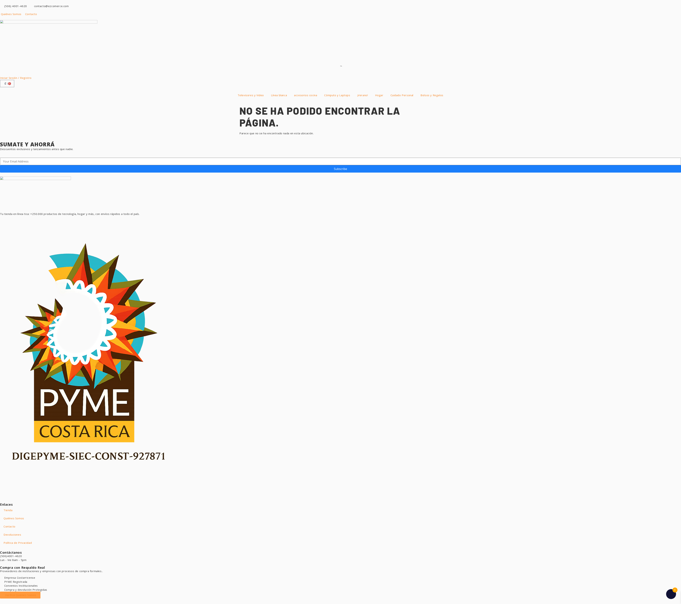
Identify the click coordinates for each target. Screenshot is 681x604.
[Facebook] (14, 220)
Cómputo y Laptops (337, 95)
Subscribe (340, 169)
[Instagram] (23, 220)
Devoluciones (12, 534)
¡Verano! (362, 95)
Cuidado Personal (402, 95)
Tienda (8, 510)
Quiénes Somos (14, 518)
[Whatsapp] (4, 220)
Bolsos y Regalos (431, 95)
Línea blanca (279, 95)
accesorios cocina (305, 95)
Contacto (9, 526)
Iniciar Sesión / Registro (16, 78)
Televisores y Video (251, 95)
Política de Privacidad (18, 542)
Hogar (379, 95)
